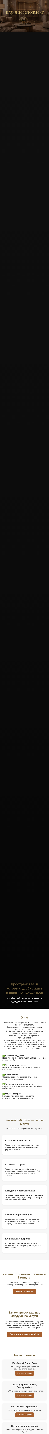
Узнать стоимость (24, 1291)
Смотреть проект (24, 1373)
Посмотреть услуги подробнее (24, 1334)
